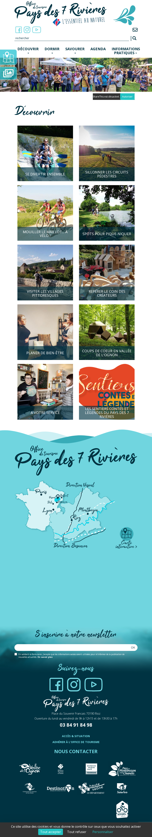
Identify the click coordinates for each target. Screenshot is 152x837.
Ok (133, 647)
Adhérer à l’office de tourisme (76, 742)
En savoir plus (45, 657)
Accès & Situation (76, 736)
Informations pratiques (126, 50)
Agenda (98, 48)
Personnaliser (102, 832)
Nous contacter (76, 751)
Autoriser (127, 96)
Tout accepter (50, 832)
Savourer (75, 48)
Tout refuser (76, 832)
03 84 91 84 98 (76, 724)
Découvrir (28, 48)
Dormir (52, 48)
